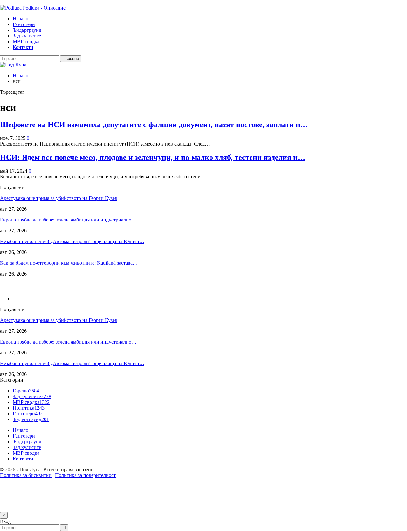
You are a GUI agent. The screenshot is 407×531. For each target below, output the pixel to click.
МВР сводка (26, 41)
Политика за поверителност (85, 475)
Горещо (26, 390)
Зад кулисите (27, 35)
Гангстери (24, 24)
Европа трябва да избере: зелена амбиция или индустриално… (68, 219)
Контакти (23, 47)
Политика (29, 408)
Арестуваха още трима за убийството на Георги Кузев (58, 198)
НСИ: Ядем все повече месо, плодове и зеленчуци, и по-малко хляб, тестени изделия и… (152, 157)
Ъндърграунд (27, 30)
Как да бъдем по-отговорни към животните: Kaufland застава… (69, 263)
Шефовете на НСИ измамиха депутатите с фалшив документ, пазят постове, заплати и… (154, 124)
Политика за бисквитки (26, 475)
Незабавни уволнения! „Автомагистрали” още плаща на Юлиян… (72, 241)
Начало (20, 18)
